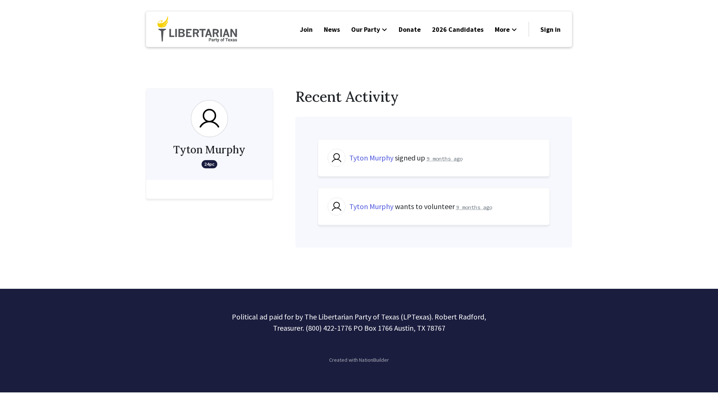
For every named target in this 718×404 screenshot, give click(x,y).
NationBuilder (374, 359)
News (332, 29)
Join (306, 29)
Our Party (365, 29)
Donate (410, 29)
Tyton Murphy (371, 157)
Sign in (550, 29)
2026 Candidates (458, 29)
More (502, 29)
